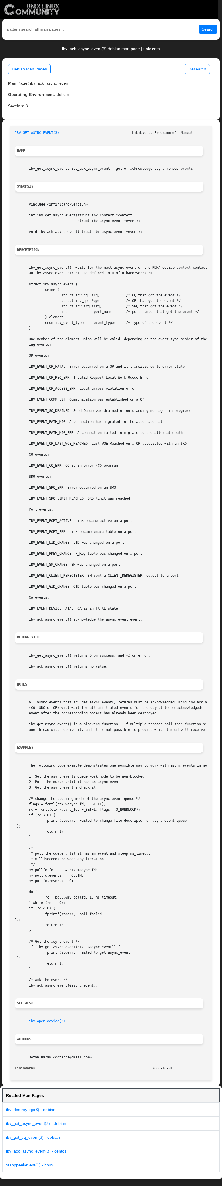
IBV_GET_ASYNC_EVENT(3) (37, 133)
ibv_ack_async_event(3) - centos (36, 1151)
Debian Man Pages (29, 69)
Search (208, 29)
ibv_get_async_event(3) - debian (36, 1123)
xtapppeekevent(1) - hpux (29, 1165)
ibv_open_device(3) (47, 1021)
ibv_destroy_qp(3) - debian (31, 1109)
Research (197, 69)
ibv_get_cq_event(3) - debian (33, 1137)
